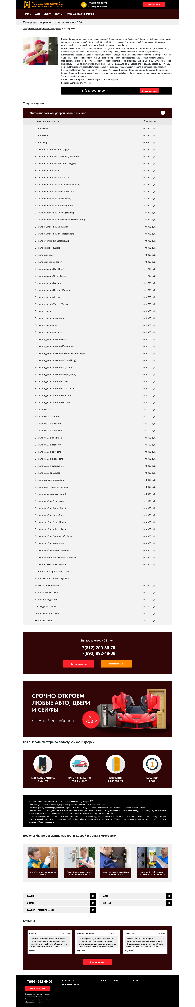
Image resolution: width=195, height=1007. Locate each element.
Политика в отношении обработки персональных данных (37, 995)
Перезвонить (154, 4)
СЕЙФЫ (59, 13)
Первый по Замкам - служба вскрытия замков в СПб (43, 873)
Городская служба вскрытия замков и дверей (42, 28)
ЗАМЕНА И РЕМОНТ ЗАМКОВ (80, 13)
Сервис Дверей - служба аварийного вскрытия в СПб (116, 873)
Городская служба (47, 4)
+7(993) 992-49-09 (97, 6)
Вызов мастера (149, 90)
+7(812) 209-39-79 (97, 3)
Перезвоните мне (116, 663)
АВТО (38, 13)
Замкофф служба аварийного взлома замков (79, 873)
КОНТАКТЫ (68, 980)
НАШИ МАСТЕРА (70, 984)
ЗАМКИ (28, 13)
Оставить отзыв (97, 962)
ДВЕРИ (47, 13)
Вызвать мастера (79, 663)
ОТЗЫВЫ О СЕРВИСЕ (109, 980)
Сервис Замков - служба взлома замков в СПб (152, 873)
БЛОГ (136, 980)
